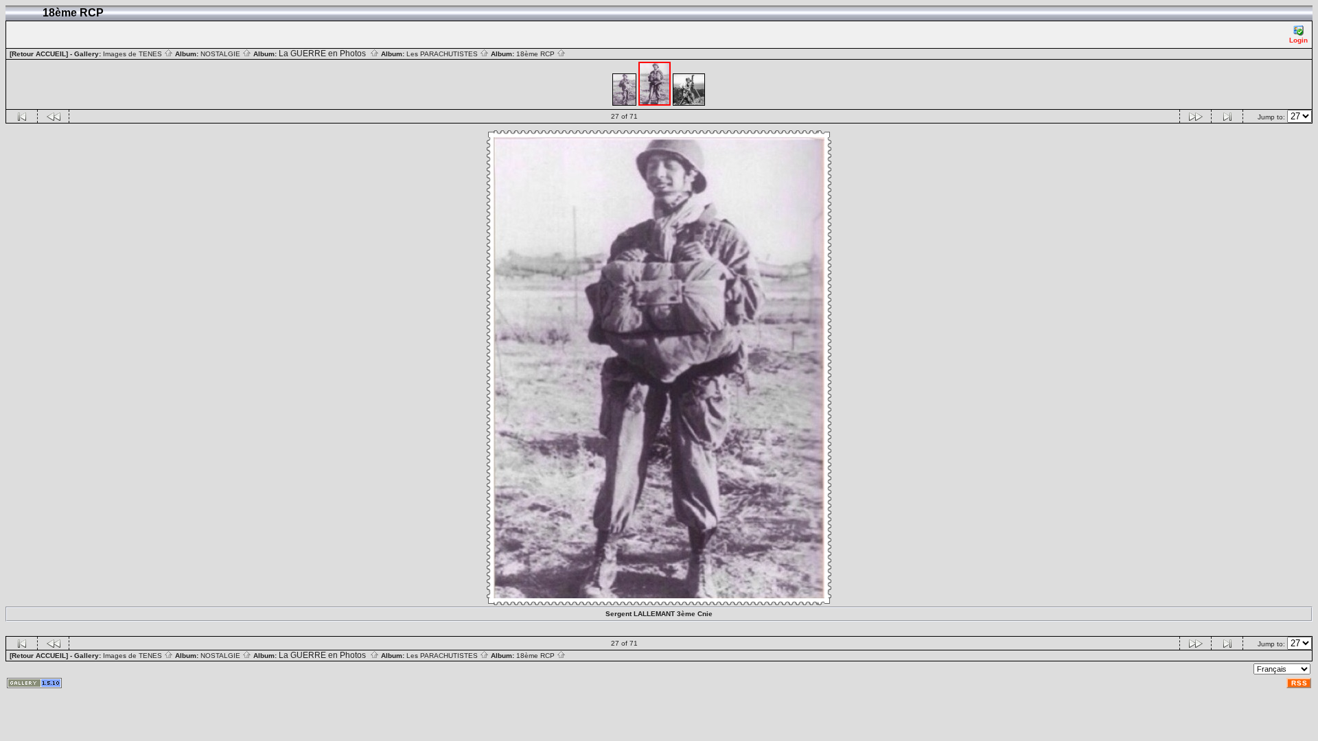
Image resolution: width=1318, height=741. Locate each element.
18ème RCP (536, 54)
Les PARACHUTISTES (443, 54)
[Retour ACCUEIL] (39, 54)
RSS (1299, 683)
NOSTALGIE (221, 54)
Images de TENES (133, 54)
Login (1298, 40)
